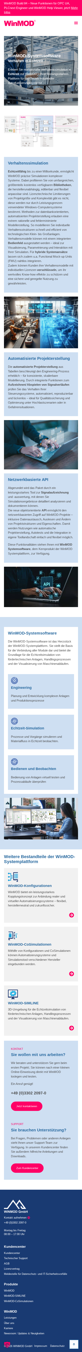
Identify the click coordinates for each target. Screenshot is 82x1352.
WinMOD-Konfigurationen (30, 886)
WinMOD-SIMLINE (23, 1003)
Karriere (8, 1328)
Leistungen (10, 1317)
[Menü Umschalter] (76, 23)
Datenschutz (57, 1345)
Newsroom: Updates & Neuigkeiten (24, 1333)
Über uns (9, 1323)
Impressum (40, 1345)
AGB (7, 1263)
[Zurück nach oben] (74, 1344)
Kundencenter (12, 1253)
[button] (7, 1345)
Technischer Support (16, 1258)
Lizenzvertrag (12, 1268)
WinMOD (9, 1290)
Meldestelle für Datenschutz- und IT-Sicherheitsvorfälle (35, 1273)
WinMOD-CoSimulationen (29, 944)
